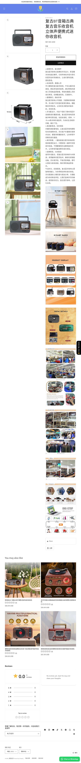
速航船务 (11, 758)
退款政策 (34, 758)
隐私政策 (27, 758)
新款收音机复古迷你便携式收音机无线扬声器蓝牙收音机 (57, 649)
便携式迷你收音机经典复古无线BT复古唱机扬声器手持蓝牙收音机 (22, 649)
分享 (50, 548)
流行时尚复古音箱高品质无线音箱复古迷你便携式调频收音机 (58, 601)
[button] (4, 9)
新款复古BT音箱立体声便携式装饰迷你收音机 (18, 600)
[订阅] (38, 733)
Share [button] (51, 541)
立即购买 (61, 63)
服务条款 (41, 758)
